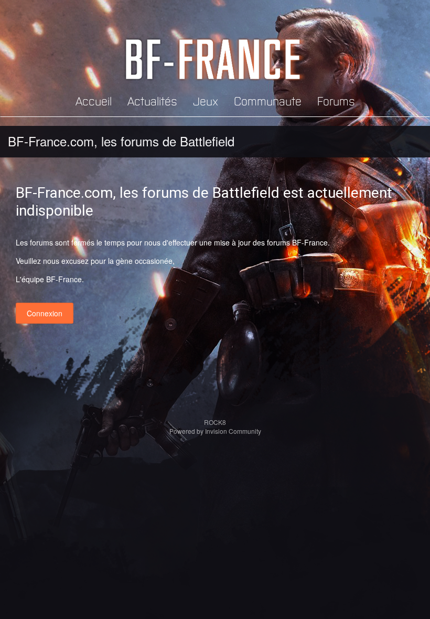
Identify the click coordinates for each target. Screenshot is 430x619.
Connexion (44, 313)
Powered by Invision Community (215, 430)
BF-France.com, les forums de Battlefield (121, 141)
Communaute (268, 100)
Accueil (94, 100)
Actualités (152, 100)
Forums (336, 100)
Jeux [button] (205, 100)
